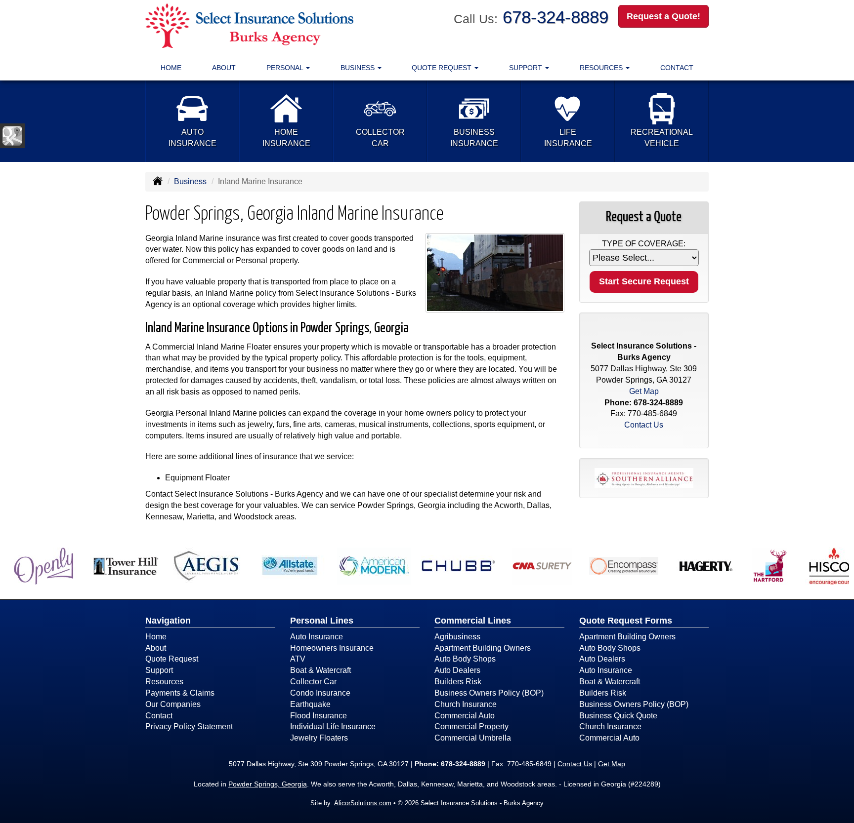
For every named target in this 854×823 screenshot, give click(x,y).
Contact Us (643, 425)
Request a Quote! (663, 16)
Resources (164, 681)
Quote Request (171, 659)
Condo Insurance (320, 693)
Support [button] (526, 68)
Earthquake (310, 704)
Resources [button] (602, 68)
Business (190, 181)
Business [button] (359, 68)
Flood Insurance (318, 715)
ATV (297, 659)
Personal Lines (321, 621)
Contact (676, 68)
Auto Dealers (457, 670)
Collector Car (313, 681)
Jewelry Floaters (319, 738)
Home (171, 68)
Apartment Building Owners (482, 648)
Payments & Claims (179, 693)
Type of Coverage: (643, 243)
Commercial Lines (472, 621)
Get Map (644, 391)
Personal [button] (285, 68)
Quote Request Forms (625, 621)
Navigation (168, 621)
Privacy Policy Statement (189, 726)
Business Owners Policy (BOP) (489, 693)
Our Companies (173, 704)
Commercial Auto (464, 715)
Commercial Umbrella (472, 738)
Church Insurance (465, 704)
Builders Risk (457, 681)
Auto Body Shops (465, 659)
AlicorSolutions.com (362, 803)
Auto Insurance (316, 636)
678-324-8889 (555, 17)
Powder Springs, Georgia (267, 784)
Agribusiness (457, 636)
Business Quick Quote (618, 715)
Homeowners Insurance (332, 648)
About (224, 68)
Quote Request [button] (442, 68)
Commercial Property (471, 726)
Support (159, 670)
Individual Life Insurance (333, 726)
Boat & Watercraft (320, 670)
